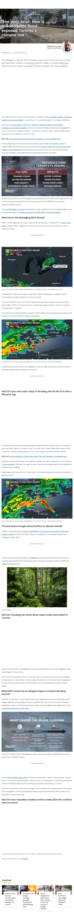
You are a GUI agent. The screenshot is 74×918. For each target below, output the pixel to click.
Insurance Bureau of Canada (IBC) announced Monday (40, 212)
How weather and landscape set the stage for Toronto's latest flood (35, 139)
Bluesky (25, 859)
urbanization (33, 558)
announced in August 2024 (17, 778)
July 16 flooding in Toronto (14, 209)
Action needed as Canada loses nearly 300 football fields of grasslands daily (38, 456)
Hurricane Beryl (9, 464)
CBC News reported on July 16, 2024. (15, 708)
